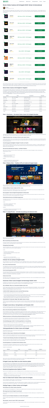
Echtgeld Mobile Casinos (33, 366)
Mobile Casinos (28, 1)
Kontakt (44, 1)
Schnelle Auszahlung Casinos (31, 358)
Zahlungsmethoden (35, 1)
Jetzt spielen (40, 16)
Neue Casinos (10, 93)
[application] (24, 1)
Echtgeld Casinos (21, 1)
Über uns (41, 1)
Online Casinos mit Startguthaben (27, 314)
